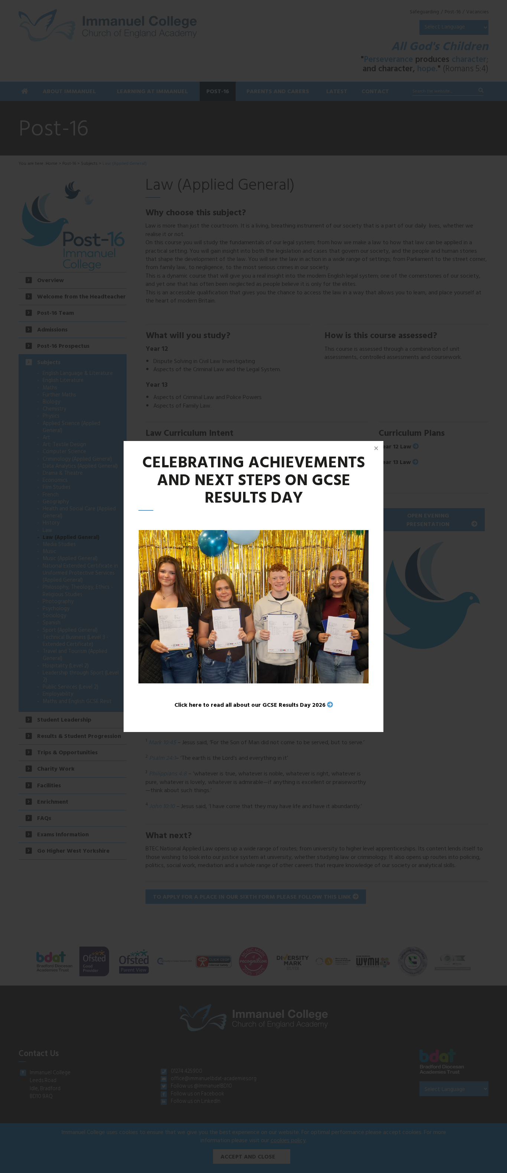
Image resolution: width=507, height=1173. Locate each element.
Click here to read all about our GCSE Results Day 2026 (250, 706)
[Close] (376, 448)
